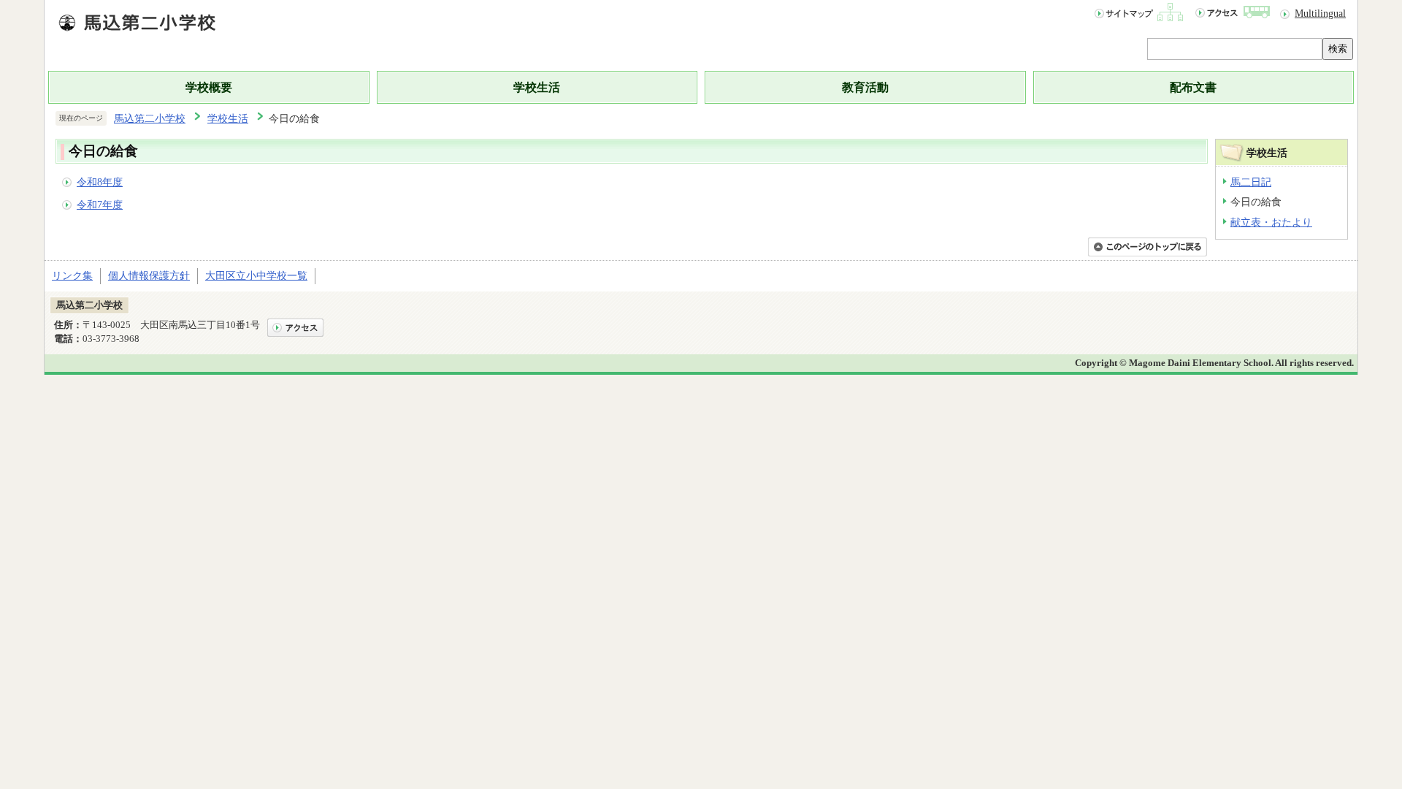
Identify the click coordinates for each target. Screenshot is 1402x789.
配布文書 (1193, 87)
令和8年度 (100, 182)
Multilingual (1320, 13)
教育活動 (865, 87)
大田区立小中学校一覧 (256, 275)
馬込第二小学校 (149, 118)
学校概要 (208, 87)
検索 (1337, 48)
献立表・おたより (1271, 222)
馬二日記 (1250, 182)
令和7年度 (100, 204)
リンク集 (72, 275)
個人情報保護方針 (149, 275)
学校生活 (536, 87)
